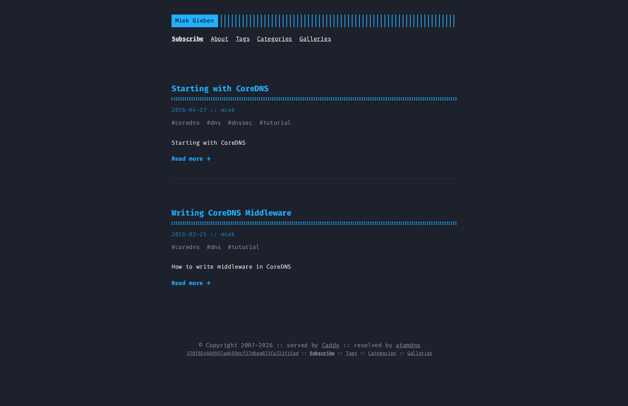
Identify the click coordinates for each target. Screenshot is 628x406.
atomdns (408, 345)
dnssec (242, 122)
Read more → (191, 158)
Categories (274, 39)
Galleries (315, 39)
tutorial (277, 122)
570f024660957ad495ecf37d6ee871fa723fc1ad (242, 353)
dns (215, 122)
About (219, 39)
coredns (187, 122)
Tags (243, 39)
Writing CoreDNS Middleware (231, 213)
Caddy (330, 345)
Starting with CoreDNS (220, 88)
